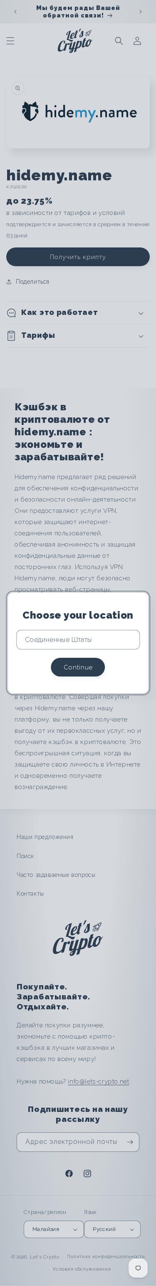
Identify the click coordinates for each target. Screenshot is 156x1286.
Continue (78, 667)
